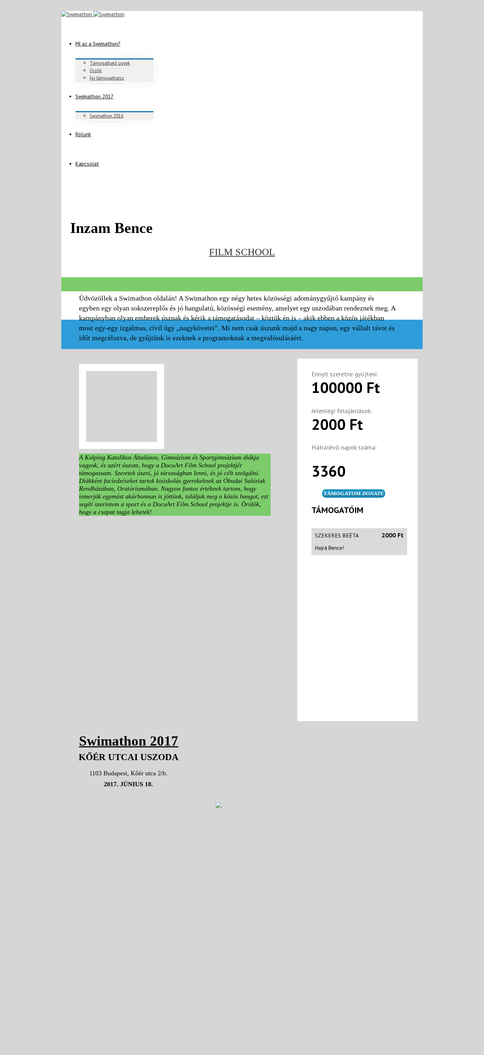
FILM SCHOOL (242, 251)
